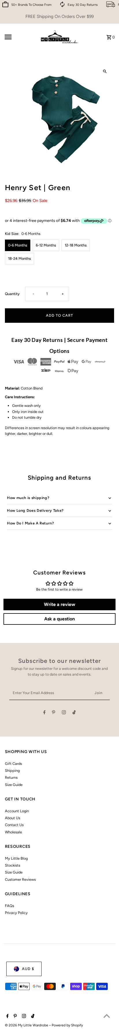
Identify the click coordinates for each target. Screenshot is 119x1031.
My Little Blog (16, 858)
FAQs (9, 906)
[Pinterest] (53, 713)
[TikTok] (74, 713)
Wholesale (13, 832)
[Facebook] (44, 713)
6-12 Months (46, 245)
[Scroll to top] (106, 1015)
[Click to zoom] (104, 71)
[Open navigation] (19, 37)
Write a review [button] (59, 604)
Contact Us (14, 825)
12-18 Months (76, 245)
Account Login (17, 811)
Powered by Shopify (67, 1025)
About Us (12, 818)
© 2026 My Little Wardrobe (27, 1025)
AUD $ (28, 969)
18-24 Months (19, 258)
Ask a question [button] (59, 619)
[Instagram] (64, 713)
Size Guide (14, 784)
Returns (11, 777)
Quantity (12, 294)
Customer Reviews (20, 879)
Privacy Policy (16, 913)
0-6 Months (17, 245)
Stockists (12, 865)
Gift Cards (13, 763)
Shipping (12, 770)
